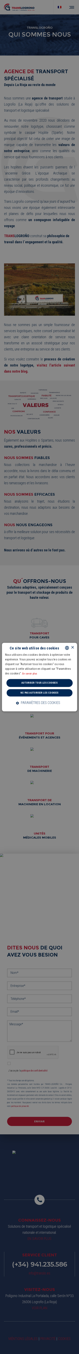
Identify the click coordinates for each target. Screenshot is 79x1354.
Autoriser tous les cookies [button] (39, 683)
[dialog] (39, 677)
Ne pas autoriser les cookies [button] (39, 692)
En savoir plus (29, 673)
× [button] (72, 647)
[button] (39, 703)
